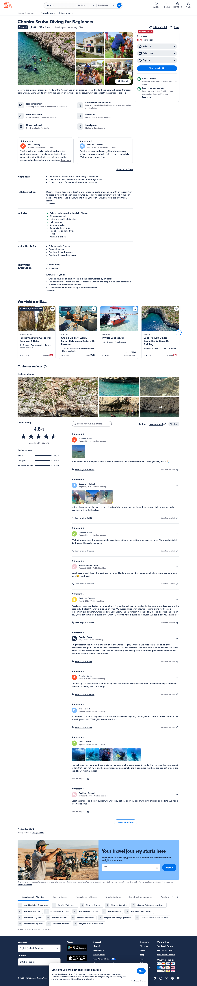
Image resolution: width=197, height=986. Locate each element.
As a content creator (165, 950)
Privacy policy (99, 954)
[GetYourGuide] (8, 5)
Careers (143, 950)
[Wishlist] (156, 4)
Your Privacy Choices (102, 959)
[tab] (33, 897)
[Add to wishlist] (52, 308)
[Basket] (167, 4)
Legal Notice (98, 950)
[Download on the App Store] (77, 958)
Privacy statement (25, 884)
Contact (96, 946)
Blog (142, 954)
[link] (37, 332)
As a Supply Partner (165, 946)
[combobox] (157, 424)
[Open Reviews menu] (177, 440)
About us (144, 946)
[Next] (179, 332)
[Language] (178, 4)
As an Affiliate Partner (166, 954)
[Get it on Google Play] (77, 948)
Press (142, 959)
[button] (40, 27)
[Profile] (188, 4)
